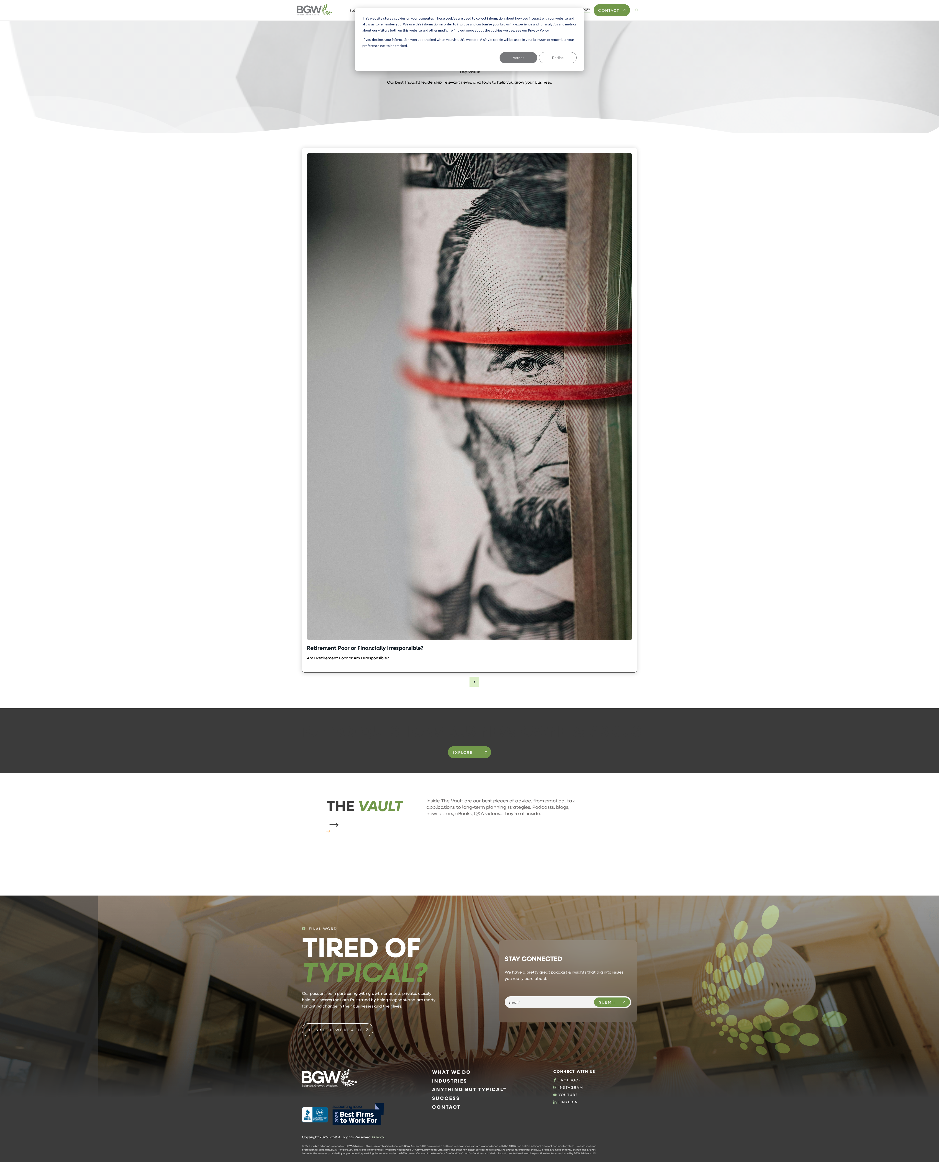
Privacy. (378, 1137)
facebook (570, 1080)
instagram (571, 1087)
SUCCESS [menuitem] (446, 1098)
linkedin (568, 1102)
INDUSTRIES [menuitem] (449, 1080)
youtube (568, 1095)
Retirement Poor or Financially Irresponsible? (365, 648)
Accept (518, 57)
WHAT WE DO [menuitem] (451, 1072)
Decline (558, 57)
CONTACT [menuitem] (446, 1107)
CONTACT (608, 10)
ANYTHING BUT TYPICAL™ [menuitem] (469, 1089)
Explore (462, 752)
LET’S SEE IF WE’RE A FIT (334, 1029)
